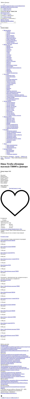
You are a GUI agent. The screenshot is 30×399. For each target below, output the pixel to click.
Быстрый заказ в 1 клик (15, 188)
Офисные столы (10, 118)
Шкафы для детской (11, 106)
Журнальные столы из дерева (13, 138)
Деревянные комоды (11, 137)
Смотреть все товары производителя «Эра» (11, 229)
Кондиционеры (10, 150)
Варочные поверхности (12, 93)
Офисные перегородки (12, 128)
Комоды (8, 51)
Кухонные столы (10, 75)
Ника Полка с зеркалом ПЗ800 (8, 317)
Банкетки (8, 142)
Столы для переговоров (12, 127)
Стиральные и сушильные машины (15, 94)
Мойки (8, 89)
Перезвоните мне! (5, 12)
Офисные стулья (10, 119)
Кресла (8, 34)
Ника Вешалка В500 (6, 265)
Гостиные (8, 54)
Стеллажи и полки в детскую (13, 115)
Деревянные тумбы (11, 136)
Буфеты (8, 85)
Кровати (8, 63)
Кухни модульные (10, 76)
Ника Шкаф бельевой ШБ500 (8, 240)
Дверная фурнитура (11, 147)
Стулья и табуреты (11, 83)
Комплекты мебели (11, 38)
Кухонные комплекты (11, 79)
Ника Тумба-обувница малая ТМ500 (10, 271)
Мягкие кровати (10, 36)
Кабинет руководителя (12, 124)
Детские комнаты (10, 102)
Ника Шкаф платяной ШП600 (8, 246)
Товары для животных (12, 72)
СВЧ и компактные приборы (13, 92)
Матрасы (8, 62)
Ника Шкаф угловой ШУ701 (8, 252)
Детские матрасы (10, 114)
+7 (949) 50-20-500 (6, 17)
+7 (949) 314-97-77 (6, 10)
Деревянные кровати (11, 130)
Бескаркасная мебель (11, 40)
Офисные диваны (10, 121)
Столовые (8, 58)
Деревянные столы (11, 133)
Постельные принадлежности (13, 67)
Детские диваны (10, 105)
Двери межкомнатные (11, 145)
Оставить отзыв (4, 236)
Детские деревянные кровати (13, 132)
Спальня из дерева (11, 140)
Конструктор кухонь (13, 7)
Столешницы (9, 84)
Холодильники (10, 151)
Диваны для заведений (12, 43)
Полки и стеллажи (11, 61)
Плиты (8, 87)
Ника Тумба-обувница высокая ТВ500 (10, 329)
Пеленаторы (9, 111)
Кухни (8, 78)
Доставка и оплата (14, 5)
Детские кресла (10, 112)
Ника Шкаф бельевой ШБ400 (8, 310)
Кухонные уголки (10, 80)
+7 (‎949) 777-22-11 (6, 14)
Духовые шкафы (10, 97)
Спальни (8, 56)
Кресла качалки (10, 35)
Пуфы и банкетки (10, 39)
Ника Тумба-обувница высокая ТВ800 (10, 286)
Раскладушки (9, 66)
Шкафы (8, 45)
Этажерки (8, 141)
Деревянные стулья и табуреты (14, 134)
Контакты (3, 5)
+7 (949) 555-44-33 (6, 8)
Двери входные (10, 146)
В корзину (3, 187)
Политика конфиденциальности (9, 393)
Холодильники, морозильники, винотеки (16, 96)
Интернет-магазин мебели (7, 20)
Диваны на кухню (10, 82)
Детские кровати (10, 103)
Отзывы (7, 5)
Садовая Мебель (10, 42)
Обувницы (9, 71)
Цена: (2, 185)
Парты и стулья (10, 110)
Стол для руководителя (12, 125)
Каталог (6, 7)
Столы (8, 53)
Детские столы (10, 109)
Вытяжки (8, 88)
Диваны (8, 31)
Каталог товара (4, 27)
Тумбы (8, 52)
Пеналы (8, 48)
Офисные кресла (10, 120)
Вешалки (8, 70)
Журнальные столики (11, 65)
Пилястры (8, 49)
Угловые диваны (10, 33)
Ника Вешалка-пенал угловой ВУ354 (10, 259)
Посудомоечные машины (12, 98)
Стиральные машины (11, 154)
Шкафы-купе (9, 47)
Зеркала (8, 69)
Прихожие (9, 57)
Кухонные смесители (11, 91)
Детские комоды (10, 107)
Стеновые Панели (10, 100)
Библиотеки (9, 60)
